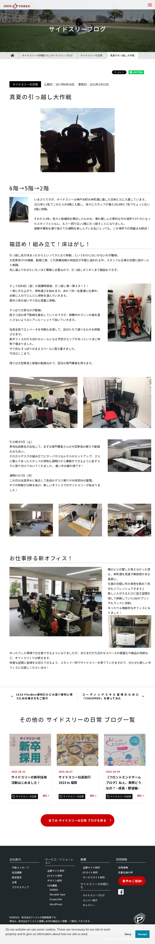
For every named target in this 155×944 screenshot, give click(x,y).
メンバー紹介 (90, 900)
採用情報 (123, 867)
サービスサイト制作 (94, 877)
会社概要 (17, 872)
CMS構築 (52, 885)
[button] (6, 939)
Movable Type (57, 894)
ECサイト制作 (54, 875)
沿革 (14, 882)
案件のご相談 (131, 881)
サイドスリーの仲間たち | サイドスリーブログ (47, 55)
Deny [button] (128, 934)
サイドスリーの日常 (91, 55)
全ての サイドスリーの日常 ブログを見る (77, 820)
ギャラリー (89, 905)
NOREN (54, 889)
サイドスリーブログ (94, 895)
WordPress (56, 904)
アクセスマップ (20, 887)
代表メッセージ (20, 867)
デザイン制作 (54, 880)
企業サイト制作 (55, 870)
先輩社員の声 (125, 872)
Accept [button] (142, 934)
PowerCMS (56, 899)
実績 (83, 859)
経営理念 (17, 877)
